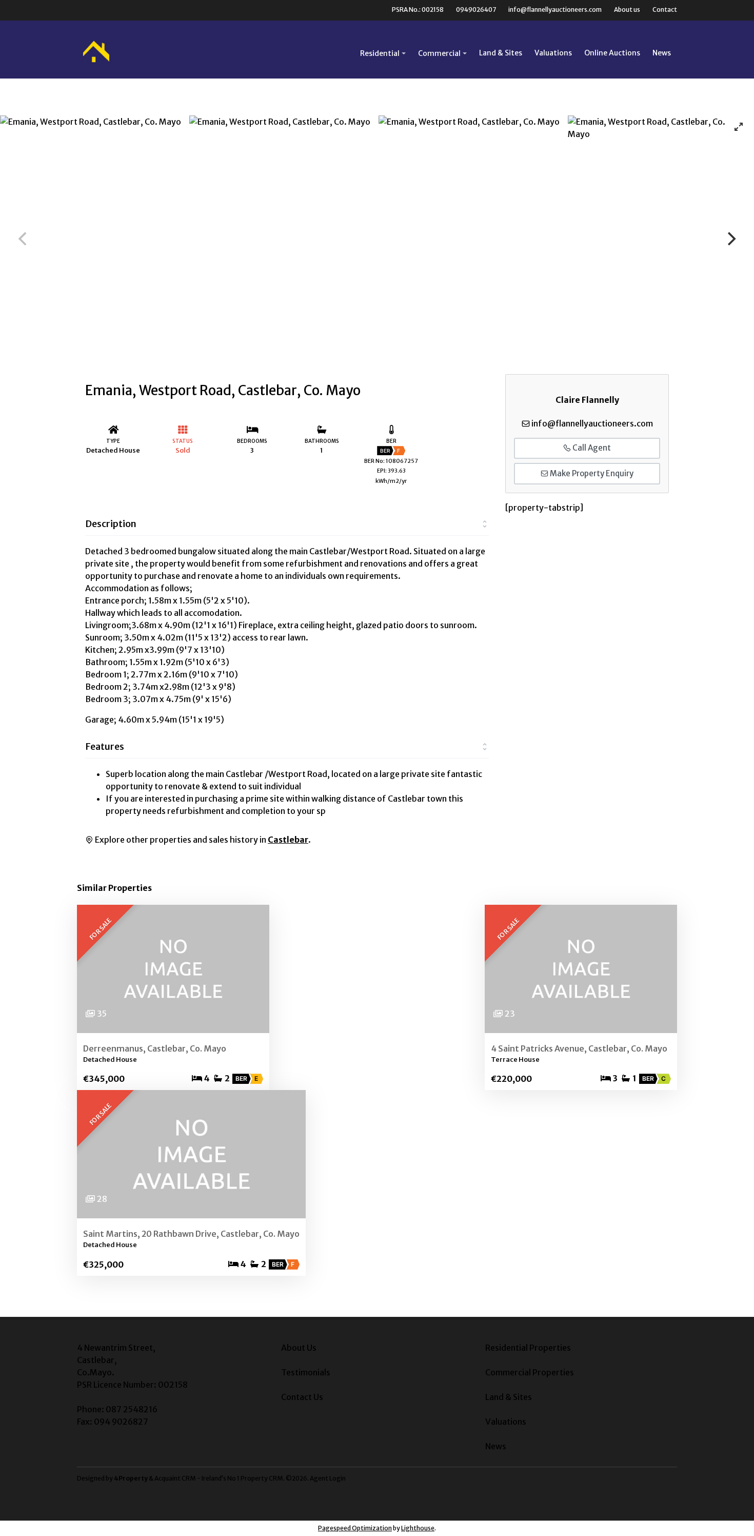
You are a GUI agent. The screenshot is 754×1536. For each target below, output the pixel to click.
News (661, 52)
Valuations (553, 52)
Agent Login (328, 1478)
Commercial (439, 53)
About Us (298, 1348)
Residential (380, 53)
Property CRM (262, 1478)
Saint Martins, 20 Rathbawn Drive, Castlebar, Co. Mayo (191, 1234)
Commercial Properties (529, 1372)
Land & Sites (500, 52)
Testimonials (305, 1372)
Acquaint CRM (175, 1478)
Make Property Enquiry (590, 473)
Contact (664, 9)
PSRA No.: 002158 (418, 9)
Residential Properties (528, 1348)
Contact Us (302, 1397)
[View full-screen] (738, 127)
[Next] (730, 238)
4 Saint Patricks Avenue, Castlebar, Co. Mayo (579, 1048)
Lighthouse (417, 1528)
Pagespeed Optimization (355, 1528)
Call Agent (591, 448)
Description (110, 524)
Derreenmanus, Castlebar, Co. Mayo (154, 1048)
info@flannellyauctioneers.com (555, 9)
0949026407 (476, 9)
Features (104, 746)
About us (627, 9)
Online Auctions (612, 52)
